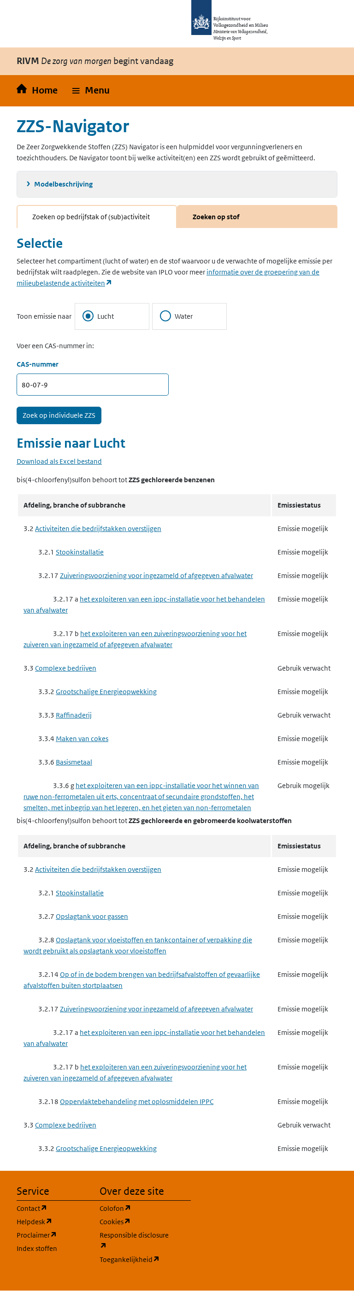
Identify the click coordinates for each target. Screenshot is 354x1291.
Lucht (105, 316)
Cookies (135, 1221)
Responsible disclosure (135, 1240)
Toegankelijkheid (135, 1259)
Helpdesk (52, 1221)
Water (184, 316)
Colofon (135, 1208)
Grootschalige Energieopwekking (106, 691)
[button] (91, 90)
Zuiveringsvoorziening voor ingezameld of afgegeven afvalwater (156, 575)
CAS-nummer (38, 364)
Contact (52, 1208)
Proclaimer (52, 1234)
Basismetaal (74, 762)
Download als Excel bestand (59, 461)
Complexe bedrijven (65, 668)
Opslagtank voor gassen (92, 916)
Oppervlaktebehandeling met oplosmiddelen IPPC (136, 1101)
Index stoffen (37, 1248)
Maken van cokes (82, 738)
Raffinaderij (74, 715)
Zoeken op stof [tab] (216, 216)
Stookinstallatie (80, 552)
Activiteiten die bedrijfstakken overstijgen (98, 528)
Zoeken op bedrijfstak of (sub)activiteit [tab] (91, 216)
